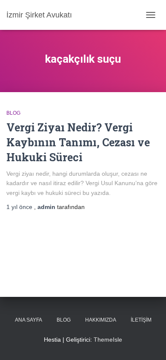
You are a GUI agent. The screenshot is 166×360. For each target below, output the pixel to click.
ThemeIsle (108, 339)
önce (20, 206)
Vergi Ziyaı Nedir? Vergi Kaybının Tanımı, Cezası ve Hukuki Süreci (78, 142)
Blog (13, 113)
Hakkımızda (100, 320)
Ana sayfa (28, 320)
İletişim (141, 320)
